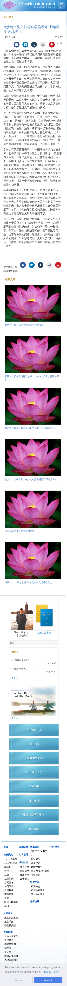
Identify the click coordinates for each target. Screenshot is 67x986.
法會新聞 (8, 878)
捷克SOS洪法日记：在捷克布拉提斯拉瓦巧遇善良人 (31, 479)
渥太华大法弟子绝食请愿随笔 (19, 530)
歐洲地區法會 (38, 890)
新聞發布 (8, 882)
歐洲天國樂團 (11, 902)
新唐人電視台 (11, 955)
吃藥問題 (35, 874)
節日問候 (8, 886)
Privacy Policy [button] (50, 971)
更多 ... (14, 677)
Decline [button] (19, 980)
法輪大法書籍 (44, 632)
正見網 (7, 951)
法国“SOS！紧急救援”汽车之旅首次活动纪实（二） (31, 582)
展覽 (6, 898)
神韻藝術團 (10, 944)
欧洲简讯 (8, 17)
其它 (6, 905)
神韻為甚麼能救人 (21, 660)
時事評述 (35, 863)
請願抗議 (8, 894)
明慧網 (7, 947)
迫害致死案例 (11, 917)
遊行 (6, 870)
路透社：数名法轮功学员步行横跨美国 (24, 324)
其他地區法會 (38, 894)
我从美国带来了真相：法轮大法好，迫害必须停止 (30, 427)
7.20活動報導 (10, 859)
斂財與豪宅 (36, 866)
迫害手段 (8, 921)
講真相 (7, 866)
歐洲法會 (35, 886)
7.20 (33, 855)
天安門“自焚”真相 (40, 870)
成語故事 (24, 870)
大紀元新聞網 (11, 959)
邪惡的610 (36, 859)
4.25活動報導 (10, 863)
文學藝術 (24, 878)
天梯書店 (8, 940)
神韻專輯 (24, 874)
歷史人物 (24, 866)
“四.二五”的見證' (39, 851)
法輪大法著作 (11, 936)
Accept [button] (48, 980)
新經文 (15, 651)
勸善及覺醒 (10, 925)
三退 (6, 874)
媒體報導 (8, 890)
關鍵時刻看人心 (20, 668)
